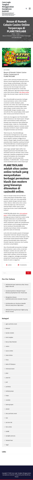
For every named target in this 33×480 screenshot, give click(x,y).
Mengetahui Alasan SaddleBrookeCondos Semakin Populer (16, 298)
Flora (7, 360)
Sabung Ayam (9, 404)
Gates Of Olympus (10, 364)
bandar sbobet (10, 333)
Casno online (9, 351)
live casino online (24, 92)
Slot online (9, 427)
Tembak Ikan (9, 440)
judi (7, 382)
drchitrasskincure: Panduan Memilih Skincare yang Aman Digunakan (16, 304)
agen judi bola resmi (11, 324)
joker (7, 373)
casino (7, 346)
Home (13, 34)
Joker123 (8, 377)
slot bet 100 (9, 422)
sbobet (7, 409)
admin (10, 265)
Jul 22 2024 (7, 70)
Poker (18, 34)
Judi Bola (8, 386)
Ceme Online (9, 355)
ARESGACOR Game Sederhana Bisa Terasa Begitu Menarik (17, 285)
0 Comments (23, 265)
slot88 (7, 431)
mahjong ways (10, 391)
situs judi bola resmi (11, 413)
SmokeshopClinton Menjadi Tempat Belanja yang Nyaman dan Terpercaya (16, 291)
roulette (8, 400)
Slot (7, 418)
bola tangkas (9, 337)
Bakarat (8, 328)
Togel (7, 445)
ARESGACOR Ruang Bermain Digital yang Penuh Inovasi (17, 310)
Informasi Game (10, 368)
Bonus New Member (11, 342)
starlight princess (10, 436)
